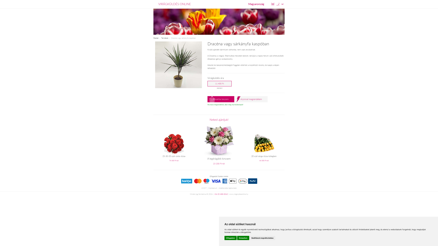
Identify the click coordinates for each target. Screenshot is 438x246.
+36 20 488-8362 (221, 194)
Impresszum (213, 188)
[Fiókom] (282, 4)
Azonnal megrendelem (251, 99)
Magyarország (256, 4)
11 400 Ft (219, 83)
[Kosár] (272, 4)
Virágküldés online (174, 4)
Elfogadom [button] (230, 238)
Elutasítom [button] (243, 238)
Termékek (164, 38)
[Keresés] (277, 4)
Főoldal (155, 38)
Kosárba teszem (221, 99)
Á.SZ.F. (204, 188)
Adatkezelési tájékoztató (228, 188)
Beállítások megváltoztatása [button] (262, 238)
